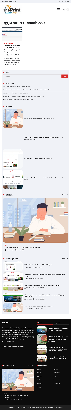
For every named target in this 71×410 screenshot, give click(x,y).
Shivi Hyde (29, 267)
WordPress (59, 407)
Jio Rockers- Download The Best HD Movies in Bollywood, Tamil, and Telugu (12, 49)
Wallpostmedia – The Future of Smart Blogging (15, 93)
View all (64, 195)
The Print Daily (24, 407)
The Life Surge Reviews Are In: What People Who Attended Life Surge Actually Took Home (27, 90)
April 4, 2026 (38, 267)
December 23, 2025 (39, 299)
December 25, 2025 (39, 288)
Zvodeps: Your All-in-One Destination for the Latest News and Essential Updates (57, 349)
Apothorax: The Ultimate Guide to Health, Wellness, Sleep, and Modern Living (23, 96)
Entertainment (9, 43)
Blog (6, 245)
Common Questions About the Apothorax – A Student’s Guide (57, 357)
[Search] (67, 9)
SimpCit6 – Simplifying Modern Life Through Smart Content (19, 99)
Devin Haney (8, 54)
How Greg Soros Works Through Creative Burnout (16, 86)
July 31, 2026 (20, 250)
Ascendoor (43, 407)
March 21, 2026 (38, 278)
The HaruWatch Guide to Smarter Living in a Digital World (58, 329)
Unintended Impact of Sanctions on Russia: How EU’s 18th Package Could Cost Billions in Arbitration (58, 339)
